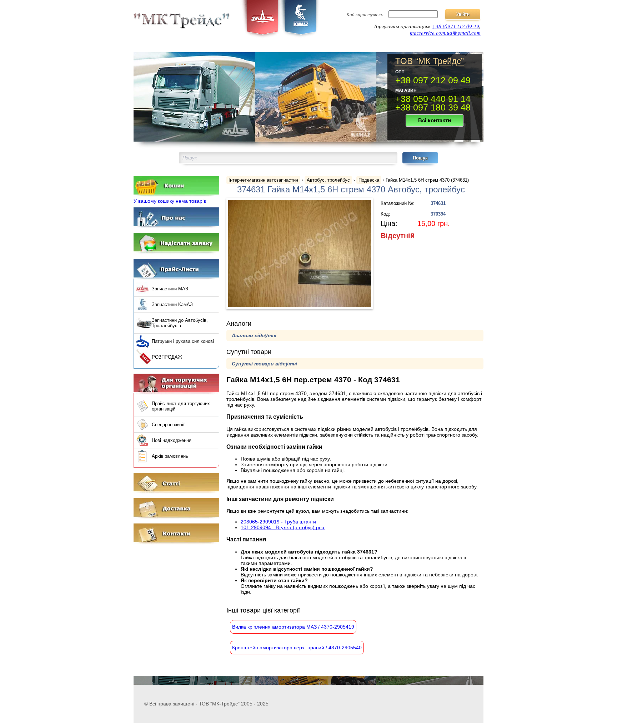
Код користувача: (364, 14)
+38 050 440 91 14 (433, 98)
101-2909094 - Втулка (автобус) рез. (283, 527)
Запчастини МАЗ (170, 288)
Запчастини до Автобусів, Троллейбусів (180, 323)
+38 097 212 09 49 (433, 80)
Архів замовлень (170, 456)
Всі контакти (434, 120)
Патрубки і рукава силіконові (183, 341)
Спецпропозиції (168, 424)
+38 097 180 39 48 (433, 107)
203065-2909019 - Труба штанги (278, 522)
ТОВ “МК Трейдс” (429, 61)
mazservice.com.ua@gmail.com (445, 32)
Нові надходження (171, 440)
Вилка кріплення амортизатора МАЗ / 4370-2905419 (293, 627)
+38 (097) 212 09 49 (455, 26)
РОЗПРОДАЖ (167, 357)
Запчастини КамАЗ (172, 304)
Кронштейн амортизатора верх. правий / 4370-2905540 (297, 647)
